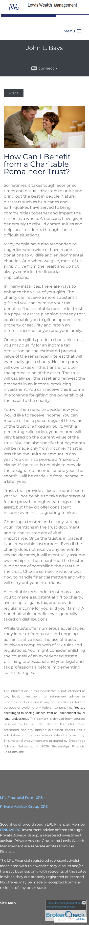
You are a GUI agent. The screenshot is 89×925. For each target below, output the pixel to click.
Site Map (8, 903)
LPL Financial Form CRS (21, 797)
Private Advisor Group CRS (24, 806)
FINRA (5, 830)
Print (14, 93)
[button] (72, 31)
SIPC (16, 830)
